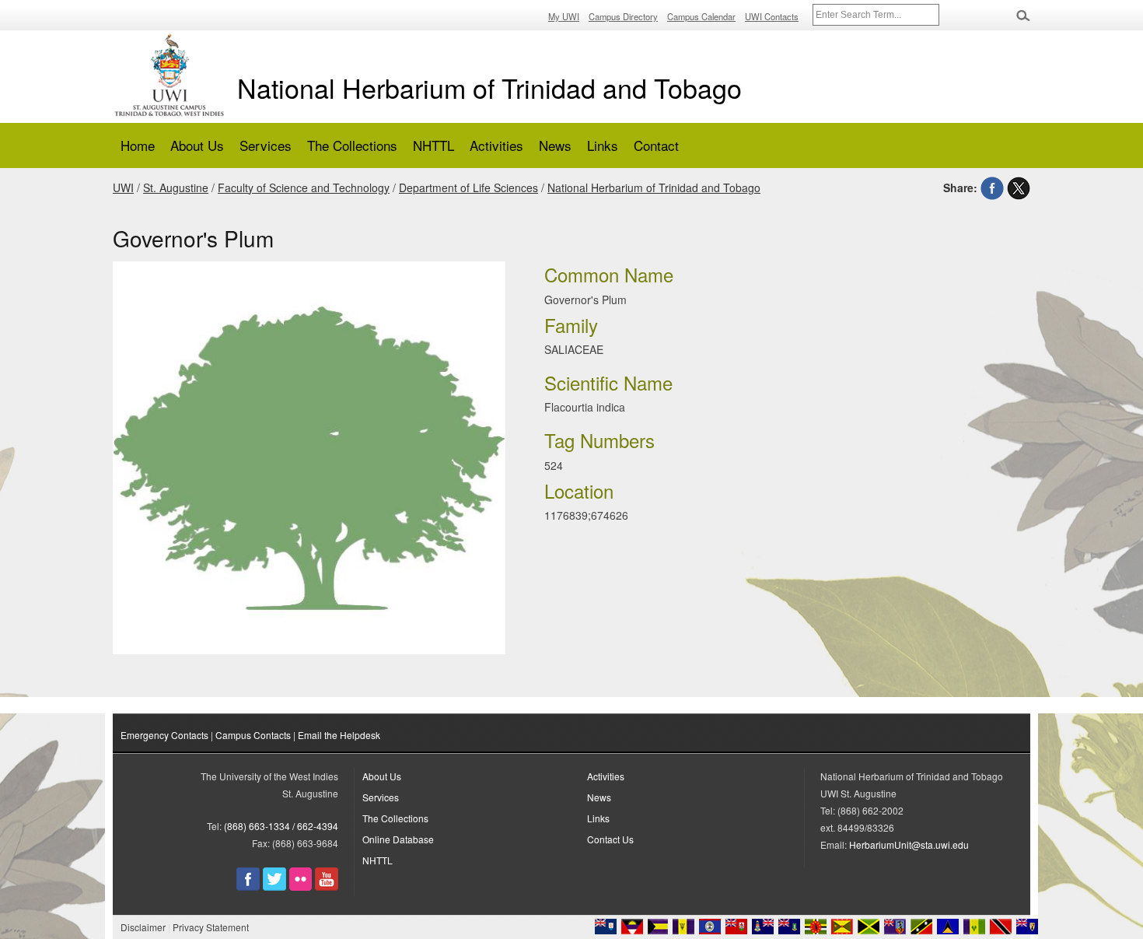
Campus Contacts (253, 734)
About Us (197, 145)
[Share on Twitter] (1018, 187)
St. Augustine (175, 187)
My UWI (563, 16)
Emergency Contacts (164, 734)
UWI (123, 187)
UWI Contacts (772, 16)
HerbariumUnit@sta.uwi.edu (909, 844)
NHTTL (433, 145)
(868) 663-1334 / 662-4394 (281, 825)
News (555, 145)
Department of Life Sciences (468, 187)
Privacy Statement (211, 927)
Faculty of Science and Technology (304, 187)
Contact (656, 145)
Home (138, 145)
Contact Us (610, 839)
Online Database (398, 839)
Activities (496, 145)
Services (265, 145)
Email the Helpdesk (339, 734)
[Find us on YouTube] (326, 886)
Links (602, 145)
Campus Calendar (701, 16)
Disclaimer (143, 927)
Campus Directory (623, 16)
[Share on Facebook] (992, 187)
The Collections (352, 145)
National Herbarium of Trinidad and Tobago (489, 87)
